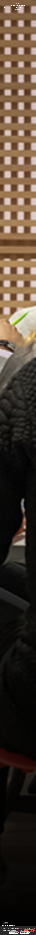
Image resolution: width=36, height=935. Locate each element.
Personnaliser (24, 932)
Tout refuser (14, 932)
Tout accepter (29, 930)
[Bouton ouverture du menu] (32, 7)
